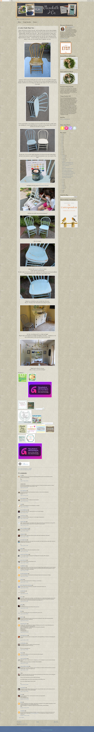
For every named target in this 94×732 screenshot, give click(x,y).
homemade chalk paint (44, 185)
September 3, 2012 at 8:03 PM (24, 698)
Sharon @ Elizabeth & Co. (24, 468)
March (63, 185)
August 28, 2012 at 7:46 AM (24, 582)
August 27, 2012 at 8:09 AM (24, 480)
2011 (62, 190)
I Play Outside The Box (23, 635)
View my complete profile (64, 38)
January (63, 188)
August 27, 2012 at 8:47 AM (24, 495)
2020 (62, 142)
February (63, 186)
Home (19, 22)
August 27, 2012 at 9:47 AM (24, 512)
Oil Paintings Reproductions (34, 713)
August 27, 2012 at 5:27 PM (24, 545)
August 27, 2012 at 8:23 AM (24, 487)
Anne (21, 475)
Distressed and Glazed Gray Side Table (67, 162)
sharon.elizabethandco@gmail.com (65, 119)
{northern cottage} (23, 521)
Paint (30, 469)
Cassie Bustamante (23, 515)
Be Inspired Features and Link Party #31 (67, 176)
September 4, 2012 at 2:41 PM (24, 707)
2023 (62, 137)
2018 (62, 145)
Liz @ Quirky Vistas (23, 539)
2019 (62, 143)
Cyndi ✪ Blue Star (23, 565)
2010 (62, 191)
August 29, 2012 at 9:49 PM (24, 663)
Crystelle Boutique (23, 643)
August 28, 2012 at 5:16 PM (24, 608)
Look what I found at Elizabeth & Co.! (67, 174)
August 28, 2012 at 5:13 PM (24, 601)
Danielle (21, 548)
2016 (62, 148)
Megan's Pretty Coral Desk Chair (66, 177)
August (63, 161)
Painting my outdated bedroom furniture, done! (68, 173)
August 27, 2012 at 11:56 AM (24, 525)
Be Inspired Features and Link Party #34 (67, 164)
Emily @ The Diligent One (24, 528)
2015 (62, 149)
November (63, 156)
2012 (62, 154)
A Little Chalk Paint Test (65, 165)
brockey (21, 596)
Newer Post (19, 722)
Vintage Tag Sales (27, 22)
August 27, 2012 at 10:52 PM (24, 562)
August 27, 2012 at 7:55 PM (24, 556)
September (63, 159)
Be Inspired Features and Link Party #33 (67, 168)
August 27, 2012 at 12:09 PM (24, 530)
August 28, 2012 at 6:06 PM (24, 613)
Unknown (21, 579)
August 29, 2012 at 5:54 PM (24, 655)
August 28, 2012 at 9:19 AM (24, 587)
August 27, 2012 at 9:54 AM (24, 518)
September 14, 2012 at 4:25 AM (24, 715)
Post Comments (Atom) (24, 724)
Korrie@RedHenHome (23, 509)
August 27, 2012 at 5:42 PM (24, 551)
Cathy (21, 504)
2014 (62, 151)
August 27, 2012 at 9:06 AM (24, 506)
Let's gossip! (64, 167)
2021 (62, 140)
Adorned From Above (23, 623)
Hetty (21, 611)
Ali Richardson (22, 534)
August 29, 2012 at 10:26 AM (24, 620)
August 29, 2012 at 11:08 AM (24, 632)
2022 (62, 139)
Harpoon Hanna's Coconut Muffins (67, 170)
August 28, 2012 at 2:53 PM (24, 593)
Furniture (21, 469)
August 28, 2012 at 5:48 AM (24, 576)
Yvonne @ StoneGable (23, 658)
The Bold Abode (22, 590)
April (63, 183)
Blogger (51, 729)
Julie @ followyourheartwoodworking (25, 585)
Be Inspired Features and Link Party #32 (67, 171)
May (63, 182)
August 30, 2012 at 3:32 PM (24, 669)
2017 (62, 146)
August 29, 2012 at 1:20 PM (24, 649)
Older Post (56, 722)
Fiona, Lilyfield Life (23, 490)
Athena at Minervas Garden (24, 666)
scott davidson (22, 710)
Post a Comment (21, 717)
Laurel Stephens (22, 687)
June (63, 180)
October (63, 158)
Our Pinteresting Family (24, 573)
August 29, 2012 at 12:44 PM (24, 639)
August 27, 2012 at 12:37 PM (24, 536)
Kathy (21, 702)
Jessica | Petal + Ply (23, 560)
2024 (62, 136)
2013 (62, 152)
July (63, 179)
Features (35, 22)
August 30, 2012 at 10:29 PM (24, 684)
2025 (62, 134)
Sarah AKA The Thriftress (24, 554)
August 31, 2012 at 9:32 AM (24, 691)
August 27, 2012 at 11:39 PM (24, 570)
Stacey (21, 694)
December (63, 155)
